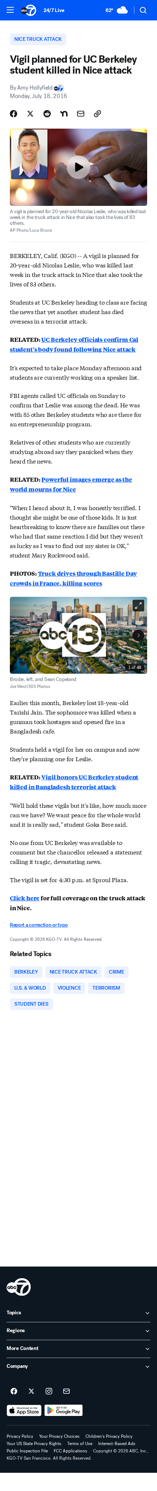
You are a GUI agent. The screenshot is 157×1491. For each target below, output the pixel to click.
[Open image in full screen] (138, 605)
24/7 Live (53, 10)
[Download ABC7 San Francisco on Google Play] (64, 1410)
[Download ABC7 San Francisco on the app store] (24, 1410)
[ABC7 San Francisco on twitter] (31, 1391)
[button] (10, 10)
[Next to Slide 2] (138, 635)
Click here (24, 898)
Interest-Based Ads (116, 1443)
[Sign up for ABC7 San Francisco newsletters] (66, 1391)
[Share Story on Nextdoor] (64, 113)
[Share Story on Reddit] (47, 113)
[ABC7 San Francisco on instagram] (49, 1391)
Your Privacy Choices (59, 1436)
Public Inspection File (27, 1451)
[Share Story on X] (30, 113)
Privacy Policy (20, 1436)
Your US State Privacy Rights (34, 1443)
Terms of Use (79, 1443)
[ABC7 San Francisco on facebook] (14, 1391)
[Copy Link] (97, 113)
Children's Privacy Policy (109, 1436)
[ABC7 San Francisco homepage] (28, 10)
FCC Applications (70, 1451)
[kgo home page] (19, 1287)
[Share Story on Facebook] (13, 113)
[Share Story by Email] (80, 113)
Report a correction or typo (39, 924)
